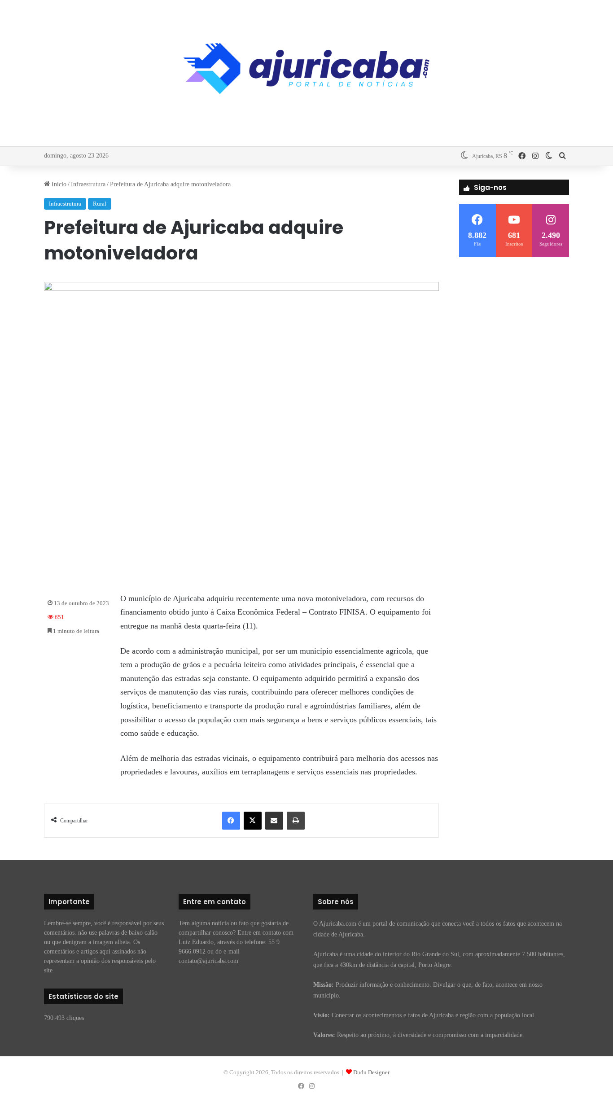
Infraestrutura (88, 184)
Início (58, 184)
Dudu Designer (371, 1072)
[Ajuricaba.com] (306, 68)
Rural (99, 203)
